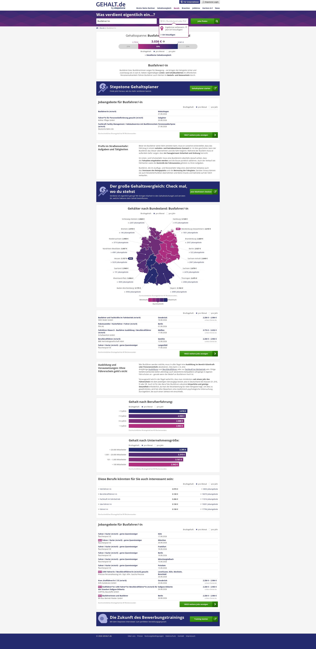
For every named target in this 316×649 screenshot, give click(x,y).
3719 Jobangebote (121, 242)
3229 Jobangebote (119, 262)
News (217, 8)
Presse (140, 636)
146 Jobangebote (128, 232)
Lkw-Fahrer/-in (106, 504)
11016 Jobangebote (210, 499)
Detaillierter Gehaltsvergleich (159, 55)
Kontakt (181, 636)
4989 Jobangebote (179, 292)
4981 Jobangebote (119, 252)
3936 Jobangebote (133, 292)
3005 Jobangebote (125, 282)
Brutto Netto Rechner (145, 8)
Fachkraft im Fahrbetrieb (195, 369)
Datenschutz (171, 636)
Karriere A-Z (207, 8)
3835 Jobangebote (210, 489)
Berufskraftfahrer (170, 369)
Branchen (186, 8)
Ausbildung (153, 369)
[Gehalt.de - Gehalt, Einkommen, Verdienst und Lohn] (110, 5)
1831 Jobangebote (190, 232)
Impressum (190, 636)
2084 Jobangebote (190, 282)
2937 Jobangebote (194, 242)
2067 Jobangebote (196, 262)
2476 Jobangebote (191, 272)
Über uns (131, 636)
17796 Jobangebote (210, 509)
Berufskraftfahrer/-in (108, 494)
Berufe (176, 8)
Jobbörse (196, 8)
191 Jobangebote (121, 272)
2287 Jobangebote (137, 223)
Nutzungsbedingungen (154, 636)
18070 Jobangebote (210, 494)
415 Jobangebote (181, 223)
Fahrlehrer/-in (105, 489)
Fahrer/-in (104, 509)
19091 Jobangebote (210, 504)
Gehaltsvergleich (164, 8)
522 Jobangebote (197, 252)
